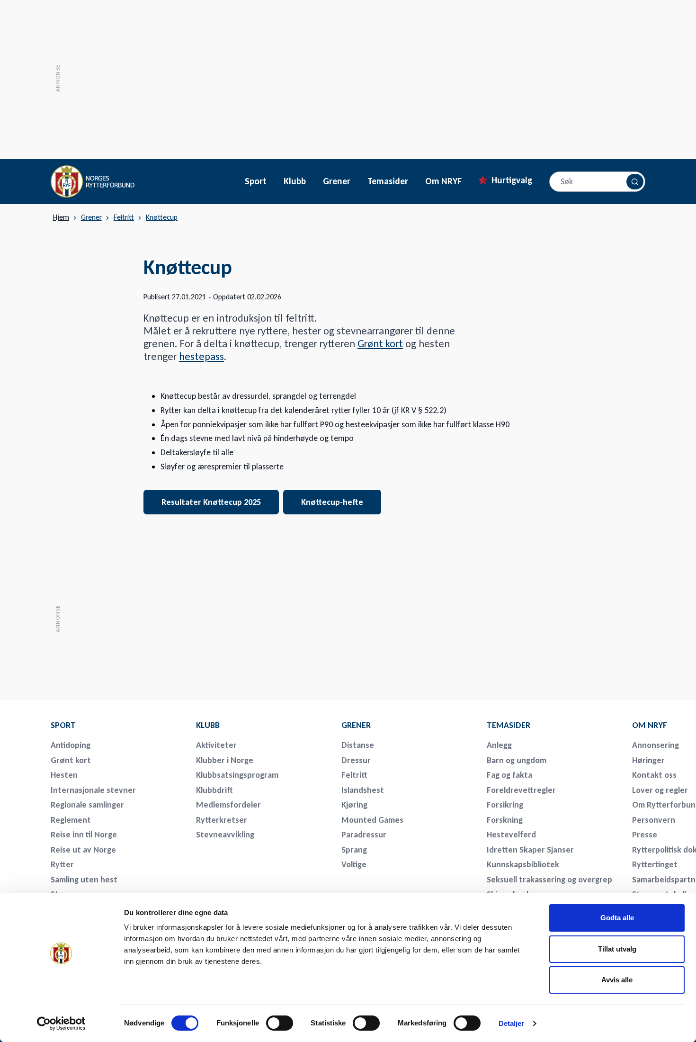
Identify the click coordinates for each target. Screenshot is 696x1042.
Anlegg (499, 745)
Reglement (71, 820)
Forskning (505, 820)
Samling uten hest (84, 879)
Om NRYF (443, 181)
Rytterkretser (221, 820)
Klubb (295, 181)
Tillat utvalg (617, 949)
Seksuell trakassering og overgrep (549, 879)
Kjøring (354, 804)
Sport (256, 181)
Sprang (354, 849)
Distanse (357, 745)
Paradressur (363, 834)
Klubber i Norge (224, 760)
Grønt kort (380, 343)
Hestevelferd (511, 834)
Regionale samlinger (87, 804)
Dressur (356, 760)
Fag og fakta (509, 775)
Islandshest (362, 790)
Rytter (62, 864)
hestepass (201, 356)
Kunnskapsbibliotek (523, 864)
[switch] (279, 1023)
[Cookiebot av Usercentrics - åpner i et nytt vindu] (61, 1023)
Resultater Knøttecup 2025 (211, 502)
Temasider (387, 181)
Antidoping (70, 745)
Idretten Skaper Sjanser (530, 849)
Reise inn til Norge (84, 834)
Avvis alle (617, 980)
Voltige (353, 864)
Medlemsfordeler (228, 804)
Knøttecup (162, 217)
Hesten (64, 775)
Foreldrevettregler (521, 790)
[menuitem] (117, 725)
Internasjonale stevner (93, 790)
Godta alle (617, 918)
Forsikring (505, 804)
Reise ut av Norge (83, 849)
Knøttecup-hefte (332, 502)
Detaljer (512, 1023)
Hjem (61, 217)
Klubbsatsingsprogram (237, 775)
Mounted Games (372, 820)
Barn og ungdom (516, 760)
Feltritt (124, 217)
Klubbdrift (214, 790)
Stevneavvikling (225, 834)
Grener (336, 181)
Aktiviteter (216, 745)
